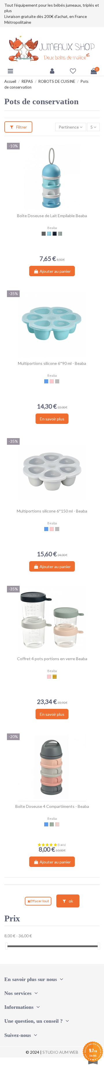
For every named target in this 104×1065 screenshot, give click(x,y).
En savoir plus (52, 418)
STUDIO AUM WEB (60, 1052)
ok (70, 901)
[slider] (6, 946)
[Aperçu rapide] (56, 209)
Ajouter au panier (55, 271)
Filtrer (21, 127)
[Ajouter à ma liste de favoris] (48, 209)
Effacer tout (39, 901)
